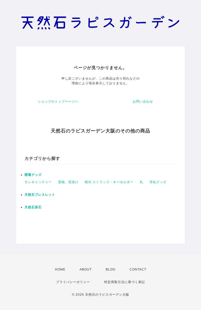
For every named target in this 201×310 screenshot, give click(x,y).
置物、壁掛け (68, 182)
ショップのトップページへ (58, 101)
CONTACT (138, 269)
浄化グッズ (157, 182)
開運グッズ (33, 175)
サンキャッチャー (38, 182)
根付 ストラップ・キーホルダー (109, 182)
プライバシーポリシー (73, 282)
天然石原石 (33, 207)
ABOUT (86, 269)
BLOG (110, 269)
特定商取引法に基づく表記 (124, 282)
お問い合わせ (143, 101)
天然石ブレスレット (40, 194)
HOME (60, 269)
